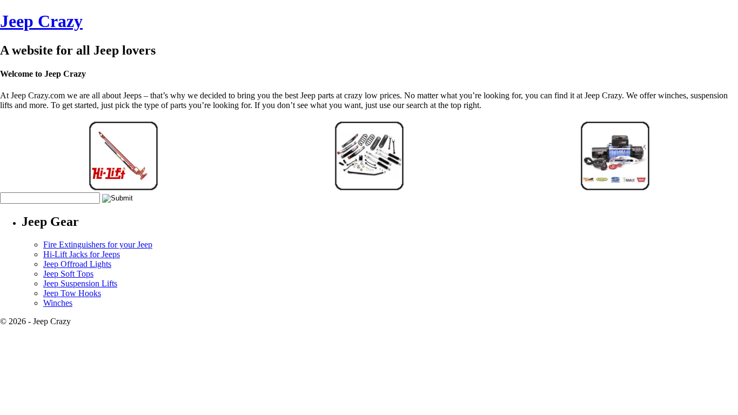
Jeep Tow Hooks (72, 293)
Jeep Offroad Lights (77, 264)
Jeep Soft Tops (68, 273)
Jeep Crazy (41, 21)
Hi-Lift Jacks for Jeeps (81, 254)
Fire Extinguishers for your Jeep (97, 244)
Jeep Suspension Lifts (80, 283)
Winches (57, 302)
